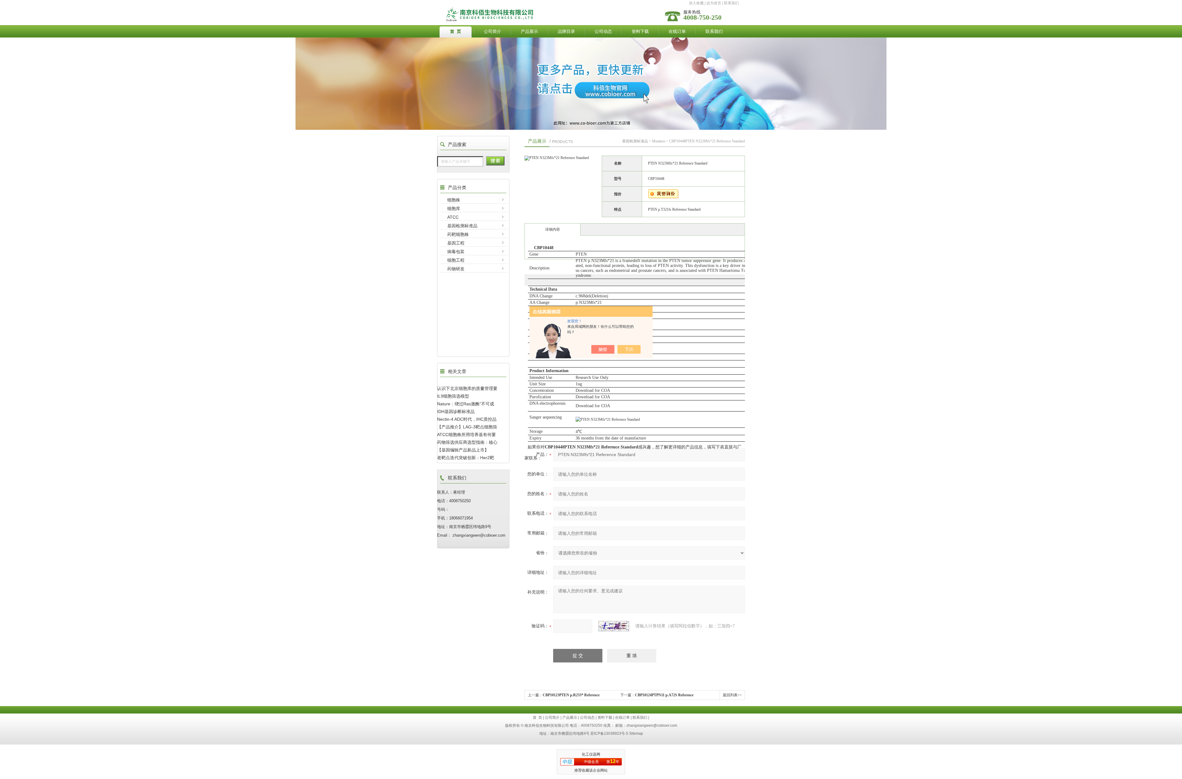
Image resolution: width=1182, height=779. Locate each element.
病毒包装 (455, 251)
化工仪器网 (591, 754)
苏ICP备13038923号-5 (609, 733)
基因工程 (455, 242)
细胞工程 (455, 260)
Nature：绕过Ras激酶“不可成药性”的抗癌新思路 (465, 403)
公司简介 (492, 31)
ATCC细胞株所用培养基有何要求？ (466, 434)
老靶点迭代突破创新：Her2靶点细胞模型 (465, 457)
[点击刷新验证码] (613, 626)
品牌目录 (566, 31)
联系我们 (731, 3)
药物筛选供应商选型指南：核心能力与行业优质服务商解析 (467, 442)
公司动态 (603, 31)
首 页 (455, 31)
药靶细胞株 (458, 234)
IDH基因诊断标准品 (456, 411)
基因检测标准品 (462, 225)
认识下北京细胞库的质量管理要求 (467, 388)
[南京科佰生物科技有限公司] (543, 8)
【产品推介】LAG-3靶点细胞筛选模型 (467, 426)
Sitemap (636, 733)
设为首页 (713, 3)
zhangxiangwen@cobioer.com (651, 725)
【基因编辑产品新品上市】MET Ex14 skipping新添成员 (464, 449)
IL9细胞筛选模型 (453, 396)
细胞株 (453, 199)
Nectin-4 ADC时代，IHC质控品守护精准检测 (467, 419)
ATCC (453, 217)
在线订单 (677, 31)
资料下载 (640, 31)
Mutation (658, 141)
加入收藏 (696, 3)
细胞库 (453, 208)
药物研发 (455, 268)
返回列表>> (732, 695)
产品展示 (529, 31)
